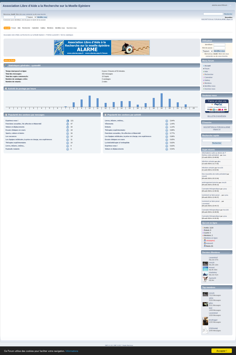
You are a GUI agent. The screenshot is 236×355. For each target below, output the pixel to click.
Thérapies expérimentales (16, 143)
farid (210, 308)
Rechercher (209, 74)
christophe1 (210, 241)
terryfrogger (213, 320)
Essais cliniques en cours (16, 130)
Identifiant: (209, 45)
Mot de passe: (207, 48)
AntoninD (209, 243)
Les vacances (11, 136)
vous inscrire (41, 14)
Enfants (108, 127)
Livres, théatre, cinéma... (15, 146)
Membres (208, 83)
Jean (224, 155)
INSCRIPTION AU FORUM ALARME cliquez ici (217, 19)
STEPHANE (213, 328)
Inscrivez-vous (210, 89)
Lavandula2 (206, 203)
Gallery (207, 80)
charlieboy (213, 272)
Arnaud (211, 268)
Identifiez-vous (210, 86)
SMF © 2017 (118, 345)
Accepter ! (221, 350)
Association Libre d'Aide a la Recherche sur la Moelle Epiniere (46, 6)
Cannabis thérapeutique (211, 189)
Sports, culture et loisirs (15, 133)
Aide (206, 72)
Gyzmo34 (212, 278)
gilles (219, 161)
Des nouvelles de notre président (214, 174)
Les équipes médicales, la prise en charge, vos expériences (29, 139)
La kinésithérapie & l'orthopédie (117, 143)
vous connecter (27, 14)
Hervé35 (220, 168)
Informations (72, 351)
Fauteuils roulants (13, 149)
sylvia (225, 189)
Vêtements (109, 124)
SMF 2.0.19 (108, 345)
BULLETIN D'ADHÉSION (217, 116)
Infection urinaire (208, 161)
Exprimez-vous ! (12, 121)
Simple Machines (127, 345)
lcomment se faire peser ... (211, 195)
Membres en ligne (210, 238)
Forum (207, 69)
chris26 (204, 176)
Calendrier (209, 77)
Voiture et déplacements (15, 127)
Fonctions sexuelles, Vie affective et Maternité (23, 124)
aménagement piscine (210, 182)
